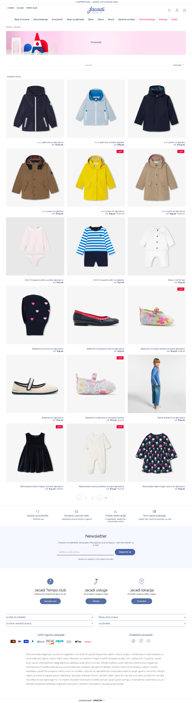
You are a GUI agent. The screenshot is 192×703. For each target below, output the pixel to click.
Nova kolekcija (40, 19)
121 (106, 497)
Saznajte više (50, 601)
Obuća (111, 19)
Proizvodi (17, 27)
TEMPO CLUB (31, 8)
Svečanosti (57, 19)
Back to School (21, 19)
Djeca (101, 19)
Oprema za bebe (126, 19)
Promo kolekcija (147, 19)
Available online (14, 76)
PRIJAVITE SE (125, 552)
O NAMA (10, 8)
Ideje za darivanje (75, 19)
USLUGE (20, 8)
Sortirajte (177, 65)
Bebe (91, 19)
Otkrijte (96, 601)
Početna (9, 27)
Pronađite (141, 601)
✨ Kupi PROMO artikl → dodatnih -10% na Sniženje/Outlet (96, 2)
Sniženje (163, 19)
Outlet (174, 19)
